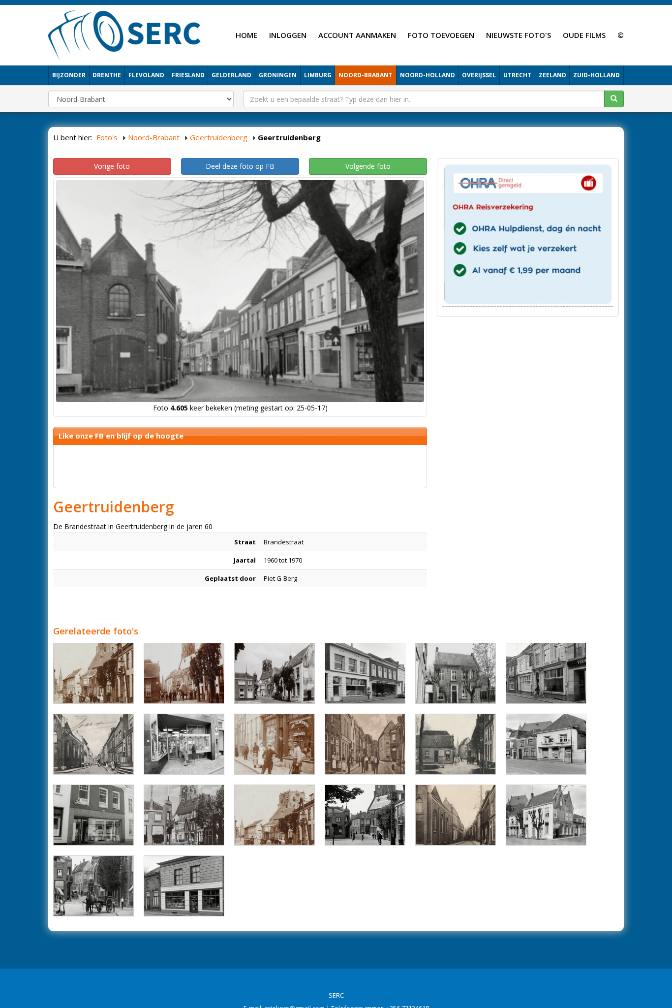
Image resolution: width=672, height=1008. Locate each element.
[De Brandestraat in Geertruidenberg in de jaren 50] (546, 744)
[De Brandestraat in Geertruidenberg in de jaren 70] (184, 744)
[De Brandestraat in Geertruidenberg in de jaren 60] (274, 673)
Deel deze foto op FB (240, 166)
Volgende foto (368, 166)
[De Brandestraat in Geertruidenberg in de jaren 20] (93, 673)
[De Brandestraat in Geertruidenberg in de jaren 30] (93, 744)
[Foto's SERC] (124, 34)
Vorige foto (112, 166)
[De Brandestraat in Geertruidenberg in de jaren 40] (93, 885)
